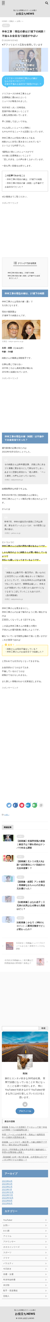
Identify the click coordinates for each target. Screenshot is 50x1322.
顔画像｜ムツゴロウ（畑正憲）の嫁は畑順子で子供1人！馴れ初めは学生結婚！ (24, 1143)
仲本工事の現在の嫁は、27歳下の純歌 (21, 273)
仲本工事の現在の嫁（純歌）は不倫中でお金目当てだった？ (24, 277)
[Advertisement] (25, 230)
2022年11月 (7, 1195)
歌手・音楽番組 (10, 1290)
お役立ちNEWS (25, 13)
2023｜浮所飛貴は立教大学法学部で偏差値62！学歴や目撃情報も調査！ (24, 1151)
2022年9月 (7, 1200)
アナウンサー (9, 1241)
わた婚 (6, 1230)
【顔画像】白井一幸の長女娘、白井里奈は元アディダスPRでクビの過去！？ (24, 1158)
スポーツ (7, 1252)
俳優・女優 (8, 1274)
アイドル (7, 1236)
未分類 (6, 1285)
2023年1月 (7, 1189)
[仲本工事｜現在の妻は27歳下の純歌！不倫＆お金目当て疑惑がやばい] (28, 805)
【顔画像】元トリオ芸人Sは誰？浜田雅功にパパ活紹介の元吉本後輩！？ (31, 864)
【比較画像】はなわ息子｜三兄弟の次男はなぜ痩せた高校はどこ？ (31, 905)
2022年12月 (7, 1192)
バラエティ (8, 1263)
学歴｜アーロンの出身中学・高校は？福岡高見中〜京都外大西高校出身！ (23, 1136)
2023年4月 (7, 1181)
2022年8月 (7, 1203)
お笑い (6, 815)
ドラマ (6, 1258)
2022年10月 (7, 1198)
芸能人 (6, 1296)
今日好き (7, 1268)
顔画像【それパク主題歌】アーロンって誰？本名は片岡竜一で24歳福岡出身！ (24, 1128)
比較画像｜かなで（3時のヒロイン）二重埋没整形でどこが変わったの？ (31, 926)
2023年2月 (7, 1186)
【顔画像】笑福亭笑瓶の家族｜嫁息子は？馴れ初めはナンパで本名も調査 (31, 844)
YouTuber (7, 1220)
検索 (43, 1028)
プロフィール (25, 1111)
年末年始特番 (9, 1279)
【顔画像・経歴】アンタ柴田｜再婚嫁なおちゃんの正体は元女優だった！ (31, 885)
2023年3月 (7, 1184)
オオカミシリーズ (11, 1247)
